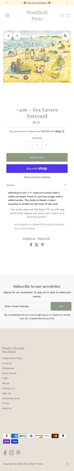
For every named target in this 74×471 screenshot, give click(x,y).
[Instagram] (11, 454)
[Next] (17, 36)
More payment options (37, 176)
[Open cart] (68, 15)
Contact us (29, 238)
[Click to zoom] (65, 36)
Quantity (37, 137)
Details (10, 185)
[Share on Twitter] (37, 245)
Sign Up (6, 393)
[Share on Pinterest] (42, 245)
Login (5, 378)
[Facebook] (5, 454)
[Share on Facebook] (31, 245)
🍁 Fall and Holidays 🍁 (37, 2)
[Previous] (8, 36)
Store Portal (9, 373)
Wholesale (8, 368)
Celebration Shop (12, 358)
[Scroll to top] (67, 464)
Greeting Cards (11, 398)
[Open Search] (62, 15)
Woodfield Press (37, 15)
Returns (6, 408)
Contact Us (8, 388)
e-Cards (7, 363)
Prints (5, 403)
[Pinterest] (18, 454)
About (5, 383)
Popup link (44, 238)
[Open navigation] (11, 15)
